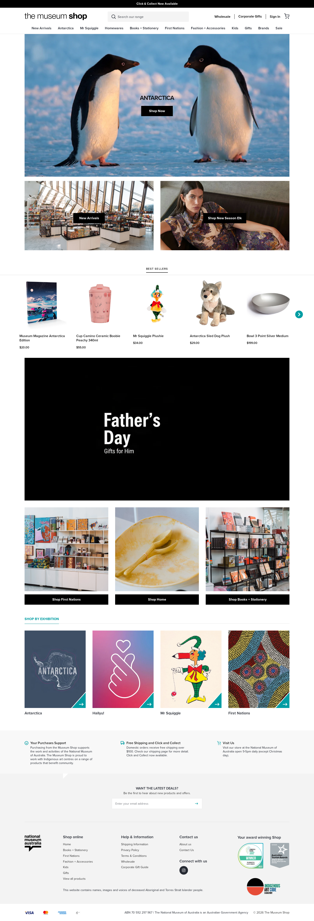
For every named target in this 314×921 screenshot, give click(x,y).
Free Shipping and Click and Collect (153, 742)
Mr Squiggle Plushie (148, 336)
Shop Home (157, 599)
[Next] (299, 314)
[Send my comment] (196, 803)
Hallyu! (98, 713)
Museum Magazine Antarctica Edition (42, 338)
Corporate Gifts (250, 16)
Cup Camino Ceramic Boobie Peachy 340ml (98, 338)
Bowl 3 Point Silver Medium (267, 336)
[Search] (114, 17)
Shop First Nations (66, 599)
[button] (286, 16)
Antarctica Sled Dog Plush (210, 336)
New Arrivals (89, 218)
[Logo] (56, 16)
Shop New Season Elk (225, 218)
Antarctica (33, 713)
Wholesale (222, 17)
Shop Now (157, 110)
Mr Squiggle (170, 713)
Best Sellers (157, 269)
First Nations (239, 713)
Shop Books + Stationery (248, 599)
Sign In (275, 17)
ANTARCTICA (157, 97)
